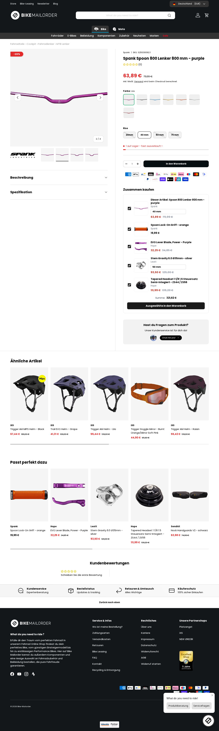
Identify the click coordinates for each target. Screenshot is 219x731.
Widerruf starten (151, 664)
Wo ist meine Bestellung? (107, 626)
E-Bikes (71, 35)
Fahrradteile (17, 44)
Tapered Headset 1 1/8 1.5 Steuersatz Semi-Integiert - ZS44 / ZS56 (174, 280)
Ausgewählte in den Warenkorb (166, 305)
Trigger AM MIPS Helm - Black (27, 429)
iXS (181, 633)
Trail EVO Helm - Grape (64, 429)
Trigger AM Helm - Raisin (185, 429)
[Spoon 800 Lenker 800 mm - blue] (155, 99)
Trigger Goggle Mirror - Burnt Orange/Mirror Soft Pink (147, 430)
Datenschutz (148, 645)
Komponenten (106, 35)
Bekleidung (87, 35)
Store (13, 3)
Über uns (146, 626)
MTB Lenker (62, 44)
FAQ (94, 657)
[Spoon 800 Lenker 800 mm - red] (128, 112)
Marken (154, 35)
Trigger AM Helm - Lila (103, 429)
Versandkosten (101, 639)
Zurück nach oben (109, 602)
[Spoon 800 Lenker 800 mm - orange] (181, 99)
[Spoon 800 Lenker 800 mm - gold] (168, 99)
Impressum (147, 639)
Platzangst (185, 626)
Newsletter (43, 3)
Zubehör (124, 35)
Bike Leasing (99, 651)
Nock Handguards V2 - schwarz (189, 530)
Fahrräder (57, 35)
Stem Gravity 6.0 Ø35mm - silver (171, 258)
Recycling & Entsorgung (106, 670)
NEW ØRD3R (186, 639)
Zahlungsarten (101, 633)
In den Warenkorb (176, 163)
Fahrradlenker (46, 44)
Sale (165, 35)
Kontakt (97, 664)
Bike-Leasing (27, 3)
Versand (138, 81)
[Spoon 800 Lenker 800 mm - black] (141, 99)
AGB (143, 657)
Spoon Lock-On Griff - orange (170, 225)
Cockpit (31, 44)
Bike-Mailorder (24, 706)
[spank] (24, 155)
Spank (126, 52)
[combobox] (125, 15)
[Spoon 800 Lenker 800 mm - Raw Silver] (194, 99)
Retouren (97, 645)
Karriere (145, 633)
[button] (206, 15)
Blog (55, 3)
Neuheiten (139, 35)
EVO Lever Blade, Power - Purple (171, 242)
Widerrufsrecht (150, 651)
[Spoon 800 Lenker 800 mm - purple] (128, 99)
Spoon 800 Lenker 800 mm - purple (177, 201)
